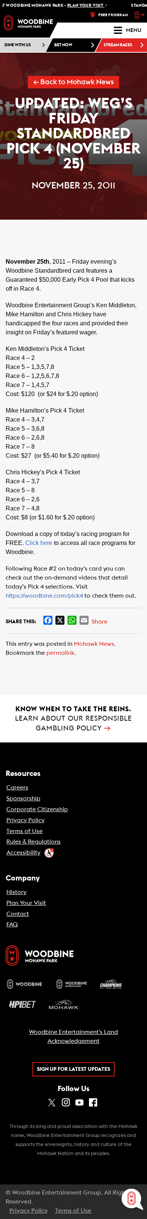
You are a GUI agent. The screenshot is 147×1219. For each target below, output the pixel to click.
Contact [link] (17, 914)
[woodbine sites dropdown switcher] (140, 15)
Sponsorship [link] (23, 798)
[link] (28, 22)
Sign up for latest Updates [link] (73, 1069)
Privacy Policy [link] (25, 820)
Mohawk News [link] (94, 644)
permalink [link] (60, 653)
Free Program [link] (113, 15)
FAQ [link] (12, 924)
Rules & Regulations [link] (33, 842)
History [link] (16, 892)
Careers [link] (17, 788)
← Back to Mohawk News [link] (73, 82)
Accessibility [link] (23, 853)
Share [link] (99, 622)
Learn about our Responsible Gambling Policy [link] (73, 719)
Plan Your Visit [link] (26, 903)
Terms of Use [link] (24, 831)
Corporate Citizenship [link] (37, 809)
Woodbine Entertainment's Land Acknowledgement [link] (73, 1036)
